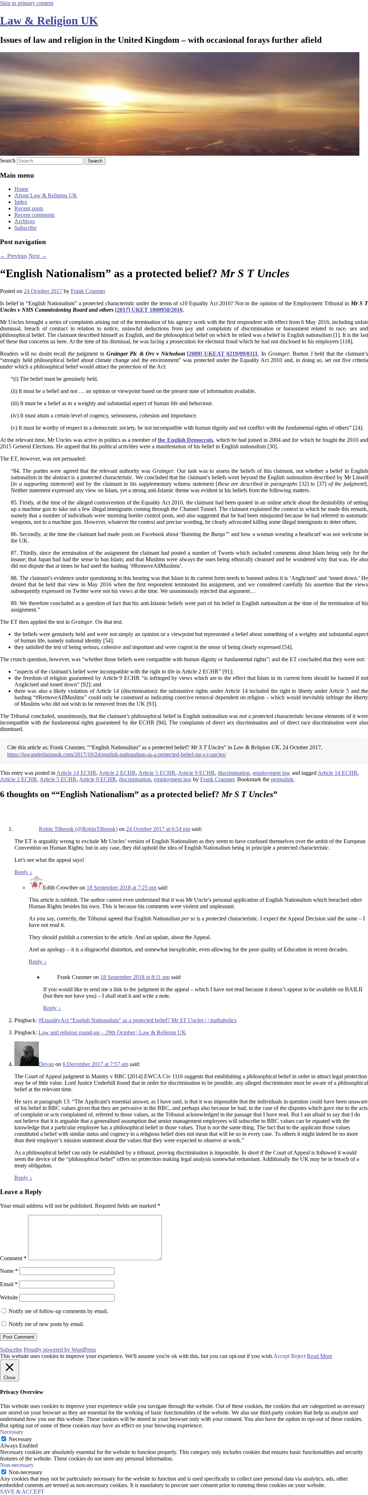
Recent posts (28, 208)
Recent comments (34, 215)
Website (9, 1297)
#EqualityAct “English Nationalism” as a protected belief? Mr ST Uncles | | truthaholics (137, 1020)
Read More (319, 1356)
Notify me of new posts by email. (46, 1324)
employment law (271, 773)
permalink (282, 779)
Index (20, 202)
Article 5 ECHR (156, 773)
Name (9, 1271)
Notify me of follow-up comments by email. (58, 1311)
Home (21, 189)
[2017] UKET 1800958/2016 (149, 310)
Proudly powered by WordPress (60, 1350)
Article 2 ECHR (117, 773)
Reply (23, 872)
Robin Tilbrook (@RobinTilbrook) (78, 829)
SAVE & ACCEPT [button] (22, 1492)
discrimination (234, 773)
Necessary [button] (11, 1432)
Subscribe (25, 228)
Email (9, 1284)
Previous (13, 256)
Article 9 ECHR (196, 773)
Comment (13, 1258)
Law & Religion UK (49, 20)
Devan (46, 1064)
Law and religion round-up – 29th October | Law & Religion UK (112, 1032)
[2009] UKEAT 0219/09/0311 (222, 354)
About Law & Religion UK (45, 195)
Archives (24, 221)
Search (7, 160)
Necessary (20, 1439)
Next (37, 256)
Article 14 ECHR (76, 773)
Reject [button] (298, 1356)
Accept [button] (281, 1356)
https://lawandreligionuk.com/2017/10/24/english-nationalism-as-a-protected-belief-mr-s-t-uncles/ (116, 754)
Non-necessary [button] (17, 1465)
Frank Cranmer (88, 291)
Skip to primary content (26, 3)
